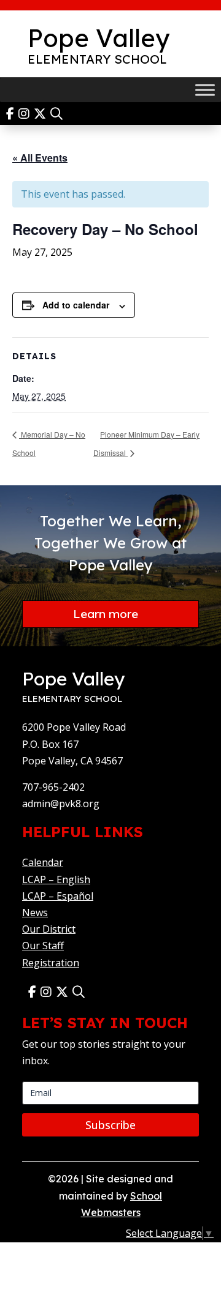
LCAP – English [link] (56, 879)
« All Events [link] (40, 158)
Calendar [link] (42, 862)
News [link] (35, 912)
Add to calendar (75, 305)
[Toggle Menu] (205, 89)
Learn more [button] (105, 613)
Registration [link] (50, 962)
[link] (12, 113)
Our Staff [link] (43, 945)
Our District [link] (49, 929)
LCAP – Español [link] (57, 896)
